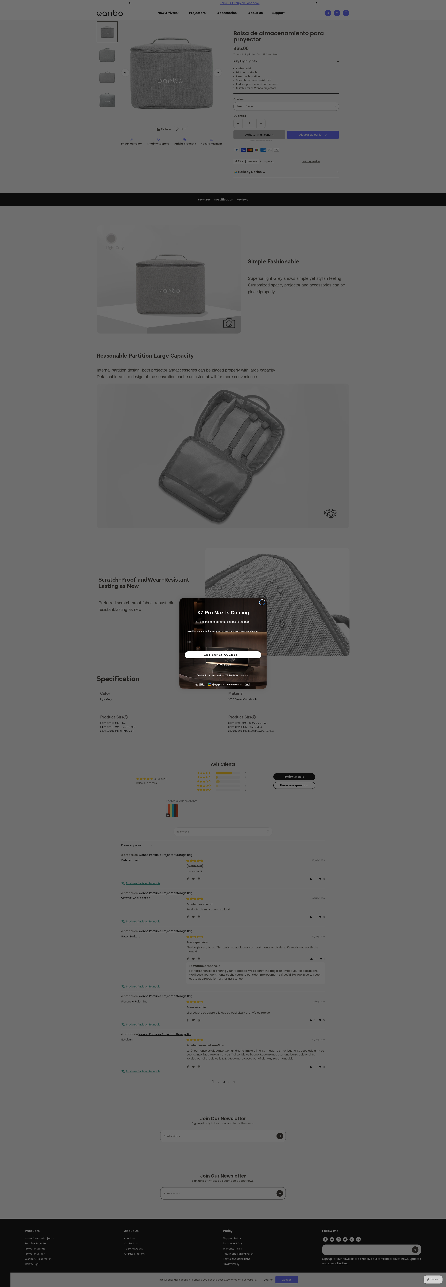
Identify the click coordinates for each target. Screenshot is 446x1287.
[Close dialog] (262, 602)
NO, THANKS (223, 665)
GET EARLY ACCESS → (223, 654)
